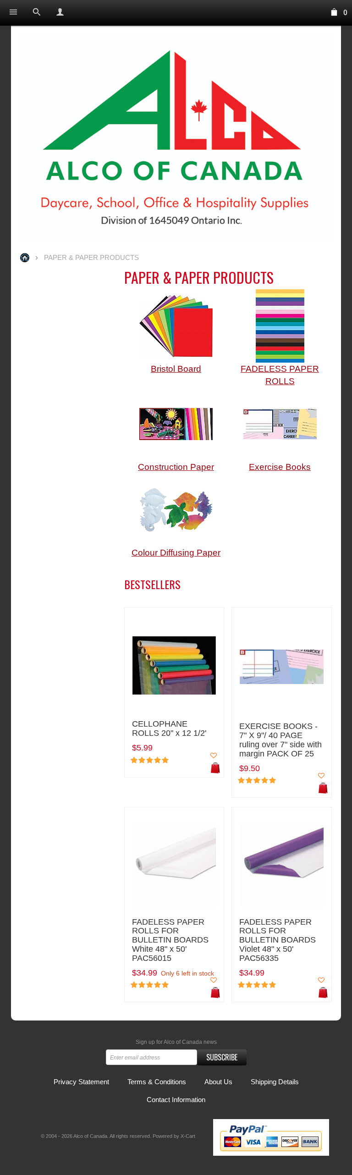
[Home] (176, 138)
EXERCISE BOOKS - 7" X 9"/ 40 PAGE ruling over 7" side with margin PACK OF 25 (280, 740)
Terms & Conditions (156, 1082)
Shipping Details (275, 1082)
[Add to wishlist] (213, 755)
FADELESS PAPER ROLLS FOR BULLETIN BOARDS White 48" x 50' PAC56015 (170, 940)
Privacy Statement (81, 1082)
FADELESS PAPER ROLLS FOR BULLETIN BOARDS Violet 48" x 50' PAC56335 (277, 940)
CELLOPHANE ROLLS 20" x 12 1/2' (169, 729)
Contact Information (176, 1099)
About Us (218, 1082)
